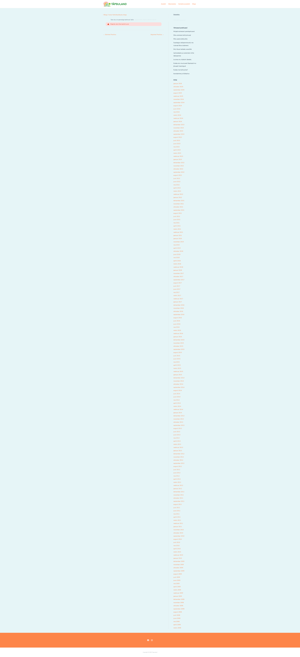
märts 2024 (177, 115)
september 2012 (178, 463)
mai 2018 (176, 257)
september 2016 (178, 314)
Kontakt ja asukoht (184, 4)
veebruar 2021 (178, 232)
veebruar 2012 (178, 485)
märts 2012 (177, 482)
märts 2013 (177, 444)
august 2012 (177, 466)
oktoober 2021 (178, 207)
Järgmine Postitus (157, 34)
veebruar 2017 (178, 299)
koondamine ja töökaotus (181, 74)
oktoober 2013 (178, 422)
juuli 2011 (176, 508)
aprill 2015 (177, 365)
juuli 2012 (176, 470)
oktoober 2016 (178, 311)
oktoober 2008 (178, 606)
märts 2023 (177, 153)
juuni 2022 (176, 182)
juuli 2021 (176, 216)
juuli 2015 (176, 356)
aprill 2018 (177, 261)
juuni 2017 (176, 289)
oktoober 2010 (178, 533)
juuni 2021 (176, 220)
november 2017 (178, 273)
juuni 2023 (176, 144)
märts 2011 (177, 520)
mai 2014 (176, 400)
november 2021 (178, 204)
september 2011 (178, 501)
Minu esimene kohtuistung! (182, 35)
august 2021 (177, 213)
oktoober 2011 (178, 498)
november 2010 (178, 530)
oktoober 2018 (178, 251)
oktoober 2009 (178, 568)
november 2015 (178, 343)
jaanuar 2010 (177, 558)
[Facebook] (148, 640)
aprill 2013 (177, 441)
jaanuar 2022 (177, 197)
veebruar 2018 (178, 267)
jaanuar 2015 (177, 375)
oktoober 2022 (178, 169)
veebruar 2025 (178, 96)
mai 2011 (176, 514)
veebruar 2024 (178, 118)
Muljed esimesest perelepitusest (184, 31)
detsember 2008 (178, 599)
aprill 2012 (177, 479)
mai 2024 (176, 112)
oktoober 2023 (178, 131)
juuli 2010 (176, 542)
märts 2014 (177, 406)
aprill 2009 (177, 587)
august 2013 (177, 428)
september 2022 (178, 172)
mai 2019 (176, 245)
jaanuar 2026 (177, 83)
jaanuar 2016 (177, 337)
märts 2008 (177, 628)
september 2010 (178, 536)
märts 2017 (177, 295)
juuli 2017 (176, 286)
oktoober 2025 (178, 87)
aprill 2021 (177, 226)
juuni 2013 (176, 435)
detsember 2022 (178, 163)
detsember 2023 (178, 125)
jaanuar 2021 (177, 235)
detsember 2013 (178, 416)
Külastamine (172, 4)
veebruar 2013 (178, 447)
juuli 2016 (176, 321)
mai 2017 (176, 292)
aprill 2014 (177, 403)
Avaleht (163, 4)
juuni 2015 (176, 359)
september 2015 (178, 349)
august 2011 (177, 504)
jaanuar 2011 (177, 527)
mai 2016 (176, 327)
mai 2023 (176, 147)
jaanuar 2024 (177, 121)
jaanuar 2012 (177, 489)
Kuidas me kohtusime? (180, 70)
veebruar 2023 (178, 156)
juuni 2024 (176, 109)
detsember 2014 (178, 378)
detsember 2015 (178, 340)
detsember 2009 (178, 561)
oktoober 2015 (178, 346)
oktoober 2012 (178, 460)
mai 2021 (176, 223)
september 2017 (178, 280)
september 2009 (178, 571)
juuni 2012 (176, 473)
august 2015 (177, 352)
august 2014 (177, 390)
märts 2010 (177, 552)
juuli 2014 (176, 394)
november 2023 (178, 128)
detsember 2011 (178, 492)
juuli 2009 (176, 577)
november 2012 (178, 457)
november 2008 (178, 602)
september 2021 (178, 210)
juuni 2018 (176, 254)
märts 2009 (177, 590)
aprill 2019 (177, 248)
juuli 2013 (176, 432)
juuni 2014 (176, 397)
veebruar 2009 (178, 593)
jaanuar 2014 (177, 413)
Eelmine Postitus (109, 34)
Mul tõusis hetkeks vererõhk (182, 49)
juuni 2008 (176, 618)
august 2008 (177, 612)
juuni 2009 (176, 580)
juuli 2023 (176, 140)
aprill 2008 (177, 625)
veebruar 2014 (178, 409)
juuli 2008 (176, 615)
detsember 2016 (178, 305)
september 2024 (178, 102)
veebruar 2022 (178, 194)
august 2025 (177, 93)
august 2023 (177, 137)
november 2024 (178, 99)
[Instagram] (152, 640)
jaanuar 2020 (177, 238)
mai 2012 (176, 476)
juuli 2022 (176, 178)
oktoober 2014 (178, 384)
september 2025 (178, 90)
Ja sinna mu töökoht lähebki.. (182, 59)
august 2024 (177, 106)
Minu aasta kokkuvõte (180, 39)
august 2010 (177, 539)
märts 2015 (177, 368)
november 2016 (178, 308)
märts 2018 (177, 264)
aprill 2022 (177, 188)
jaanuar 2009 (177, 596)
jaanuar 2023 (177, 159)
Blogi (194, 4)
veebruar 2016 (178, 333)
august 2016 (177, 318)
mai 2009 (176, 583)
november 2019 (178, 242)
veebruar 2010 (178, 555)
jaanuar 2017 (177, 302)
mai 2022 (176, 185)
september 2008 (178, 609)
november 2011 (178, 495)
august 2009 (177, 574)
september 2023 (178, 134)
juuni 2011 (176, 511)
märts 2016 (177, 330)
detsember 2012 (178, 454)
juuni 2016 (176, 324)
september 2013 (178, 425)
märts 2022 (177, 191)
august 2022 (177, 175)
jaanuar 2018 (177, 270)
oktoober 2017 (178, 276)
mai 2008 (176, 621)
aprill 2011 (177, 517)
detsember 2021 (178, 201)
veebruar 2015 (178, 371)
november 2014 (178, 381)
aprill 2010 (177, 549)
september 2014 (178, 387)
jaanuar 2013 (177, 451)
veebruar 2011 (178, 523)
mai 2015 (176, 362)
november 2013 (178, 419)
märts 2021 (177, 229)
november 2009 (178, 564)
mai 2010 (176, 546)
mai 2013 (176, 438)
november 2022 (178, 166)
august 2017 (177, 283)
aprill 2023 (177, 150)
